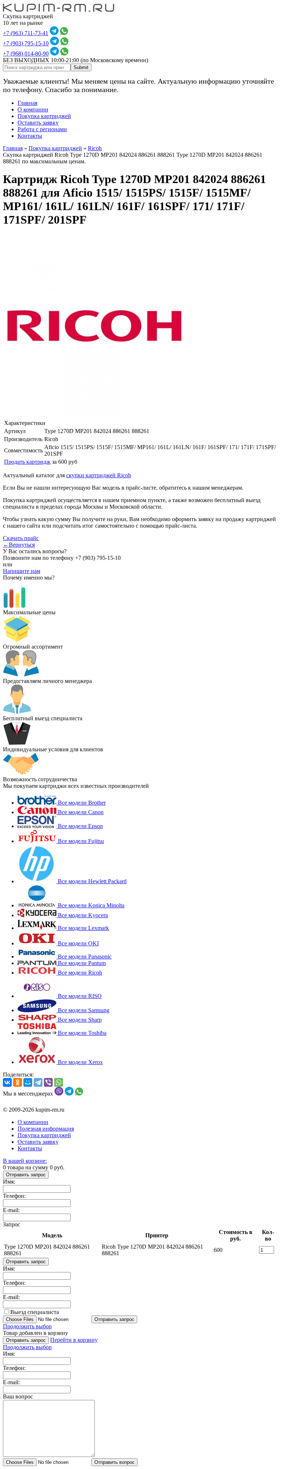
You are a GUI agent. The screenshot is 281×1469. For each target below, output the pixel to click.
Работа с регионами (42, 129)
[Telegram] (38, 1082)
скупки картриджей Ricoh (98, 475)
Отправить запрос (26, 1174)
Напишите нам (21, 571)
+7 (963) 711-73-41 (25, 33)
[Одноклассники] (17, 1082)
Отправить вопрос (114, 1462)
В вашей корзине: (25, 1161)
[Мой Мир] (27, 1082)
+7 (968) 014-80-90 (26, 53)
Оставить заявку (38, 122)
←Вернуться (19, 545)
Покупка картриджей (44, 116)
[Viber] (48, 1082)
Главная (27, 103)
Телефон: (14, 1196)
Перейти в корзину (74, 1340)
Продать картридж (27, 462)
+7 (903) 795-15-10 (26, 43)
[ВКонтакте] (7, 1082)
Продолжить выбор (27, 1326)
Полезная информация (46, 1129)
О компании (33, 109)
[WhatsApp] (58, 1082)
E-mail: (11, 1210)
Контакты (30, 136)
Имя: (9, 1181)
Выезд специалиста (34, 1312)
